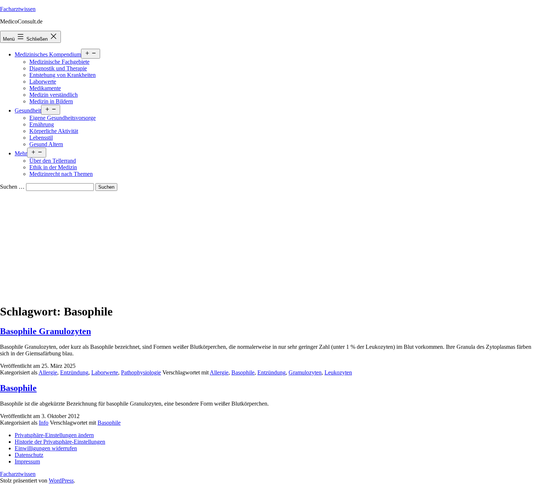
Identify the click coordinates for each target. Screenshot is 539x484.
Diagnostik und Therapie (58, 68)
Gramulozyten (305, 372)
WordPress (61, 480)
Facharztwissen (18, 9)
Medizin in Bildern (51, 101)
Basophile (242, 372)
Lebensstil (41, 137)
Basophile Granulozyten (45, 331)
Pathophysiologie (141, 372)
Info (43, 423)
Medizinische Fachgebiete (59, 62)
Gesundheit (28, 110)
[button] (54, 435)
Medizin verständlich (53, 95)
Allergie (47, 372)
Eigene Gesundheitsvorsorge (62, 118)
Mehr (21, 153)
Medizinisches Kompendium (48, 54)
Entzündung (74, 372)
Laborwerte (42, 81)
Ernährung (41, 124)
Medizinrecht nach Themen (61, 174)
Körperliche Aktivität (53, 131)
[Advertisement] (269, 246)
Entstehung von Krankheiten (62, 75)
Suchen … (12, 187)
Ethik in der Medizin (53, 167)
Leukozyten (338, 372)
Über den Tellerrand (52, 161)
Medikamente (45, 88)
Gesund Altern (46, 144)
